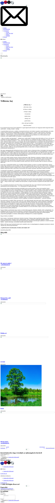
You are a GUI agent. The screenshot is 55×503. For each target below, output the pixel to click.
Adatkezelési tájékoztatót (13, 500)
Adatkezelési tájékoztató (8, 466)
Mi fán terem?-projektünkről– (5, 442)
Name (2, 455)
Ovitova (7, 34)
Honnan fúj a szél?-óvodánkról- (6, 298)
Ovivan (7, 32)
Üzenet (2, 499)
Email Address (4, 454)
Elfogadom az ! (10, 500)
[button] (27, 39)
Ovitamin (8, 35)
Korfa (2, 408)
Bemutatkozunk (6, 29)
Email (2, 494)
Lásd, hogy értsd (9, 33)
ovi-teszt (3, 361)
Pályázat (5, 37)
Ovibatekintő (6, 30)
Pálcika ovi (4, 333)
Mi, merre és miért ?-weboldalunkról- (6, 264)
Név (2, 492)
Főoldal (4, 27)
